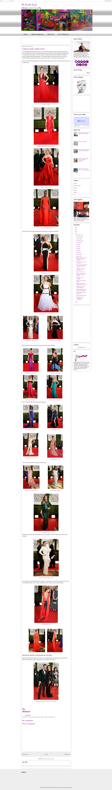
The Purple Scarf (29, 4)
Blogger (70, 787)
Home (25, 34)
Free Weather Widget (81, 121)
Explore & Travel (82, 185)
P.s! (82, 194)
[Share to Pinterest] (30, 715)
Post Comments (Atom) (49, 758)
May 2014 (78, 248)
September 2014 (79, 240)
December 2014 (79, 235)
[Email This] (25, 715)
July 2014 (78, 244)
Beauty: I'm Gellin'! (82, 141)
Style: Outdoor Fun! (80, 271)
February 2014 (79, 254)
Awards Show (30, 717)
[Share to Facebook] (29, 715)
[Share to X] (27, 715)
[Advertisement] (43, 40)
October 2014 (79, 238)
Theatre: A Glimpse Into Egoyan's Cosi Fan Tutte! (81, 274)
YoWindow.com (77, 125)
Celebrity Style (37, 717)
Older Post (67, 754)
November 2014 (79, 237)
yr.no (88, 125)
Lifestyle (82, 192)
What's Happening (37, 34)
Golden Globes (51, 717)
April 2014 (78, 250)
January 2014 (79, 256)
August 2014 (79, 242)
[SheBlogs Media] (82, 347)
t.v (55, 717)
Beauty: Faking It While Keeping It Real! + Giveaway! (83, 159)
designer (42, 717)
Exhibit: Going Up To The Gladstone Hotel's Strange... (81, 259)
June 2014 (78, 246)
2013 (76, 302)
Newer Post (25, 754)
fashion (46, 717)
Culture (82, 183)
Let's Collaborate (63, 34)
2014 (26, 717)
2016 (76, 229)
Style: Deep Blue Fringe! (81, 295)
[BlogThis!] (26, 715)
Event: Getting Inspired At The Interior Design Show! (81, 266)
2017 (76, 227)
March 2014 (78, 252)
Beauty (82, 190)
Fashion (82, 187)
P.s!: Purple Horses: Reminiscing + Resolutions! (80, 298)
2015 (76, 231)
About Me (50, 34)
